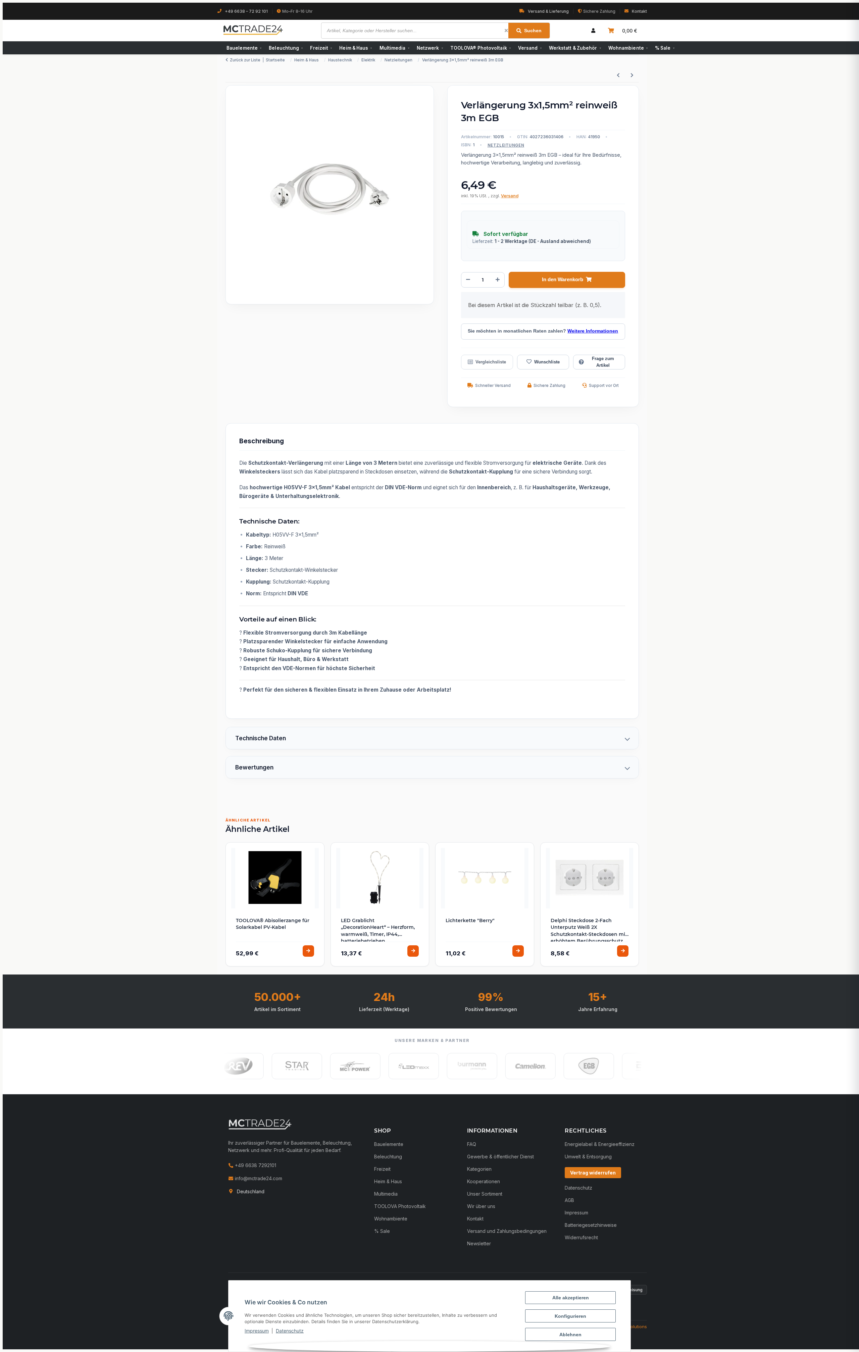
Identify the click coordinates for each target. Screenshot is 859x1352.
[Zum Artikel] (308, 951)
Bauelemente (243, 48)
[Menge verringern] (468, 279)
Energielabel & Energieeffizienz (600, 1144)
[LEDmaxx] (385, 1066)
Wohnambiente (628, 48)
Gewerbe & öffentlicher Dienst (500, 1156)
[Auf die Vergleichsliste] (487, 362)
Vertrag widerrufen (593, 1172)
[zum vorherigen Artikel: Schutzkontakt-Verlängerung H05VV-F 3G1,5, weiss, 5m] (618, 75)
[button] (593, 30)
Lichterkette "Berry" (470, 920)
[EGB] (560, 1066)
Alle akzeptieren (570, 1297)
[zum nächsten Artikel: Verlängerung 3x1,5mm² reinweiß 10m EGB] (632, 75)
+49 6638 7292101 (255, 1165)
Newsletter (479, 1243)
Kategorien (479, 1169)
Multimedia (394, 48)
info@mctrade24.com (258, 1178)
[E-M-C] (619, 1066)
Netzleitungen (506, 145)
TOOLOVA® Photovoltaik (480, 48)
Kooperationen (483, 1181)
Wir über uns (481, 1206)
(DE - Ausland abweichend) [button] (559, 241)
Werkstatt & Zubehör (575, 48)
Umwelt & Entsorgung (588, 1156)
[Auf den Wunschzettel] (543, 362)
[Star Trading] (268, 1066)
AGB (569, 1200)
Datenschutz (290, 1331)
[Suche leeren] (506, 30)
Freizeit (321, 48)
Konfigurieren (570, 1316)
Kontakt (639, 11)
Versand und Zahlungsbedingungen (507, 1231)
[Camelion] (502, 1066)
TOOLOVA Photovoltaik (400, 1206)
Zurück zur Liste (245, 60)
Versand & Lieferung (548, 11)
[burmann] (443, 1066)
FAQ (471, 1144)
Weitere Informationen (592, 331)
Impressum (257, 1331)
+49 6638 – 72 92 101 (246, 11)
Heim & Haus (355, 48)
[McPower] (327, 1066)
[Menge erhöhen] (497, 279)
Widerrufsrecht (581, 1237)
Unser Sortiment (484, 1194)
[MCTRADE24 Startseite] (260, 1124)
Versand (530, 48)
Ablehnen (570, 1334)
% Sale (664, 48)
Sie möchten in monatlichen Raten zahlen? (543, 331)
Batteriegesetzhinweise (591, 1225)
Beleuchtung (286, 48)
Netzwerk (430, 48)
